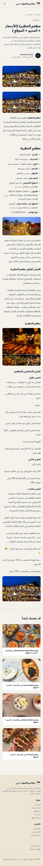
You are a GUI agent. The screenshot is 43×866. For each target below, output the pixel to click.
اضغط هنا (13, 207)
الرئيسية (38, 14)
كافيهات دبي (36, 832)
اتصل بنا (38, 814)
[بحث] (4, 4)
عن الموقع (37, 811)
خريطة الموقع (36, 818)
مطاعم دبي (29, 14)
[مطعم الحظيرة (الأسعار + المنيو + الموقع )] (21, 102)
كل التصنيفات (36, 808)
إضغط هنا (19, 186)
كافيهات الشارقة (35, 849)
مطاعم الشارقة (36, 846)
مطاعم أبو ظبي (36, 835)
